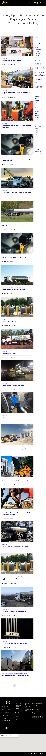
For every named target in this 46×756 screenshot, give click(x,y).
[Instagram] (35, 717)
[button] (29, 3)
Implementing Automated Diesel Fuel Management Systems (40, 69)
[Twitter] (38, 717)
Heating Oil (21, 223)
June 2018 (37, 115)
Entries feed (37, 149)
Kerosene (25, 223)
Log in (36, 147)
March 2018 (37, 121)
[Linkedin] (40, 717)
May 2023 (37, 102)
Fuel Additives (12, 223)
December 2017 (38, 126)
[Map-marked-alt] (42, 717)
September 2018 (38, 109)
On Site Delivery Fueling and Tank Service (13, 385)
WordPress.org (38, 153)
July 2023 (37, 98)
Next (20, 685)
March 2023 (37, 104)
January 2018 (37, 124)
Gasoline (16, 223)
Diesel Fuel (4, 58)
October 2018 (37, 107)
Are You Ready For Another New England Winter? (15, 675)
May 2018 (37, 117)
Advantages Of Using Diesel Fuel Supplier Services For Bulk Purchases (39, 86)
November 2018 (38, 105)
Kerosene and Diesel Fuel (9, 321)
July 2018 (37, 113)
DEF (3, 223)
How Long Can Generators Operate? (12, 60)
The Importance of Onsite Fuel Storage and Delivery (16, 481)
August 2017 (37, 134)
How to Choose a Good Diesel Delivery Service (14, 449)
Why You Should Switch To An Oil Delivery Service (15, 257)
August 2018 (37, 111)
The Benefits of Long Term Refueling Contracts (14, 643)
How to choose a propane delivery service (13, 289)
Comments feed (38, 151)
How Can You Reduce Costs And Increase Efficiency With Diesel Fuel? (39, 80)
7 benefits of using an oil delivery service (13, 226)
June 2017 (37, 138)
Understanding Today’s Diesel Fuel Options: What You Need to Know (40, 74)
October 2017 (37, 130)
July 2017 (37, 136)
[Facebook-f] (33, 717)
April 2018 (37, 119)
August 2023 (37, 96)
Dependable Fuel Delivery (9, 353)
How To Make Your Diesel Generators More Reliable (15, 546)
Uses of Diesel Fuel (7, 417)
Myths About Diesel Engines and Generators (14, 611)
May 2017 (37, 139)
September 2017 (38, 132)
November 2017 (38, 128)
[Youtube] (36, 717)
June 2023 (37, 100)
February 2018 (38, 122)
